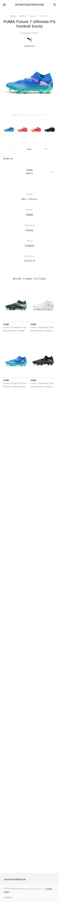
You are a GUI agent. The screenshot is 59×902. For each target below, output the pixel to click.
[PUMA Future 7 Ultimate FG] (8, 129)
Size (29, 149)
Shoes (13, 16)
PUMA (22, 16)
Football (29, 245)
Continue (8, 897)
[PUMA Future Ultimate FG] (49, 129)
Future (32, 16)
